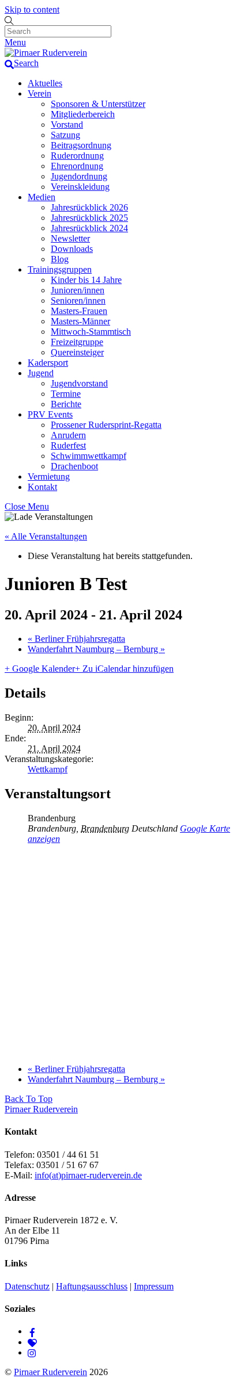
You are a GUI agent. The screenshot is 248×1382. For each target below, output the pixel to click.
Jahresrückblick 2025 (89, 218)
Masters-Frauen (79, 311)
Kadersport (48, 362)
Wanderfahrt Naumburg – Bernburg (96, 649)
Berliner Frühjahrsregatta (76, 639)
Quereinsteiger (77, 352)
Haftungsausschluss (91, 1286)
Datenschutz (27, 1286)
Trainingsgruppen (60, 269)
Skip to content (32, 9)
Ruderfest (68, 445)
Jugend (41, 373)
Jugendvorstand (79, 383)
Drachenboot (74, 466)
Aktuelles (45, 83)
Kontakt (42, 487)
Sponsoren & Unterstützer (98, 104)
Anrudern (68, 435)
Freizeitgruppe (77, 342)
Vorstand (67, 124)
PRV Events (50, 414)
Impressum (154, 1286)
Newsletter (70, 238)
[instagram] (32, 1352)
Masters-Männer (80, 321)
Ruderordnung (77, 155)
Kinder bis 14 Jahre (86, 280)
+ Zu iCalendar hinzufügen (124, 668)
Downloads (72, 249)
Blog (60, 259)
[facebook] (32, 1331)
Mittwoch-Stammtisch (91, 331)
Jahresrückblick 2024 (89, 228)
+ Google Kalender (40, 668)
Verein (39, 93)
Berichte (66, 404)
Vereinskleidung (80, 187)
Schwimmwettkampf (88, 456)
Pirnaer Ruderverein (50, 1372)
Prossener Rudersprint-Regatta (106, 425)
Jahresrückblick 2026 (89, 207)
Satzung (65, 135)
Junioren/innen (77, 290)
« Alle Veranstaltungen (46, 536)
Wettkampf (47, 769)
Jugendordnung (79, 176)
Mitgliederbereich (83, 114)
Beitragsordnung (81, 145)
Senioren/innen (78, 300)
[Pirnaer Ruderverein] (46, 53)
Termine (66, 394)
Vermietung (49, 476)
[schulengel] (32, 1342)
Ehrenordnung (77, 166)
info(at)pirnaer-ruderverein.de (88, 1175)
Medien (41, 197)
